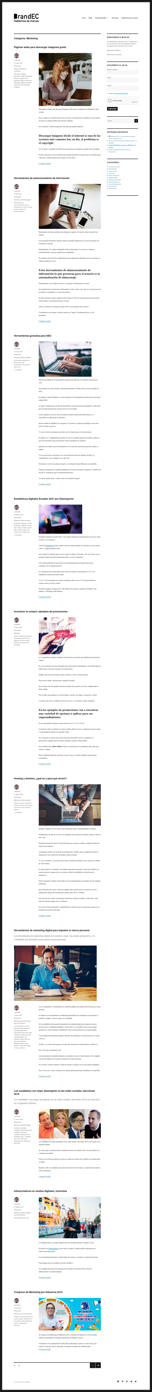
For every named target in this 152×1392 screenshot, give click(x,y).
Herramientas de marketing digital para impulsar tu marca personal (51, 930)
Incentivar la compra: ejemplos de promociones (41, 611)
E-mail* (109, 77)
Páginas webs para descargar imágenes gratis (40, 47)
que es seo (17, 367)
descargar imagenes (20, 74)
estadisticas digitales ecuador (23, 523)
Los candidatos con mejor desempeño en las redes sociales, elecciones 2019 (54, 1092)
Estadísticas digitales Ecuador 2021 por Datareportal (44, 498)
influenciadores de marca (21, 1218)
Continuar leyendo (45, 163)
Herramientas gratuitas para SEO (32, 335)
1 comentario (18, 370)
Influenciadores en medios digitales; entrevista (40, 1191)
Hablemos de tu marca (129, 18)
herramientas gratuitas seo (22, 360)
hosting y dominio (19, 803)
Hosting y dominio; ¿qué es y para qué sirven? (40, 778)
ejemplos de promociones (21, 640)
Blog (90, 18)
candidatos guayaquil (20, 1132)
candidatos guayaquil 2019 (22, 1134)
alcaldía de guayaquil (20, 1128)
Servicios (115, 18)
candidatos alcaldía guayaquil (23, 1130)
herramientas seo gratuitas (22, 365)
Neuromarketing (113, 182)
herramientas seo (19, 362)
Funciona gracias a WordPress (22, 1382)
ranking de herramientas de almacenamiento (23, 209)
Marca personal (113, 175)
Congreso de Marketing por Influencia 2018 (38, 1292)
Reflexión (111, 188)
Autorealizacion (113, 167)
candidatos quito (19, 1137)
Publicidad (17, 71)
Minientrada (17, 66)
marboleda (17, 60)
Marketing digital (26, 200)
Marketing (23, 69)
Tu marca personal (19, 1048)
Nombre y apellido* (112, 69)
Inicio (84, 18)
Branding (16, 69)
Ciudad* (109, 85)
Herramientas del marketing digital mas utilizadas (22, 1037)
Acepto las (118, 93)
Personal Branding (19, 1023)
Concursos (112, 171)
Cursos (111, 173)
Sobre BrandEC (101, 18)
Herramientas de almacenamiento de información (41, 178)
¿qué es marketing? (20, 636)
